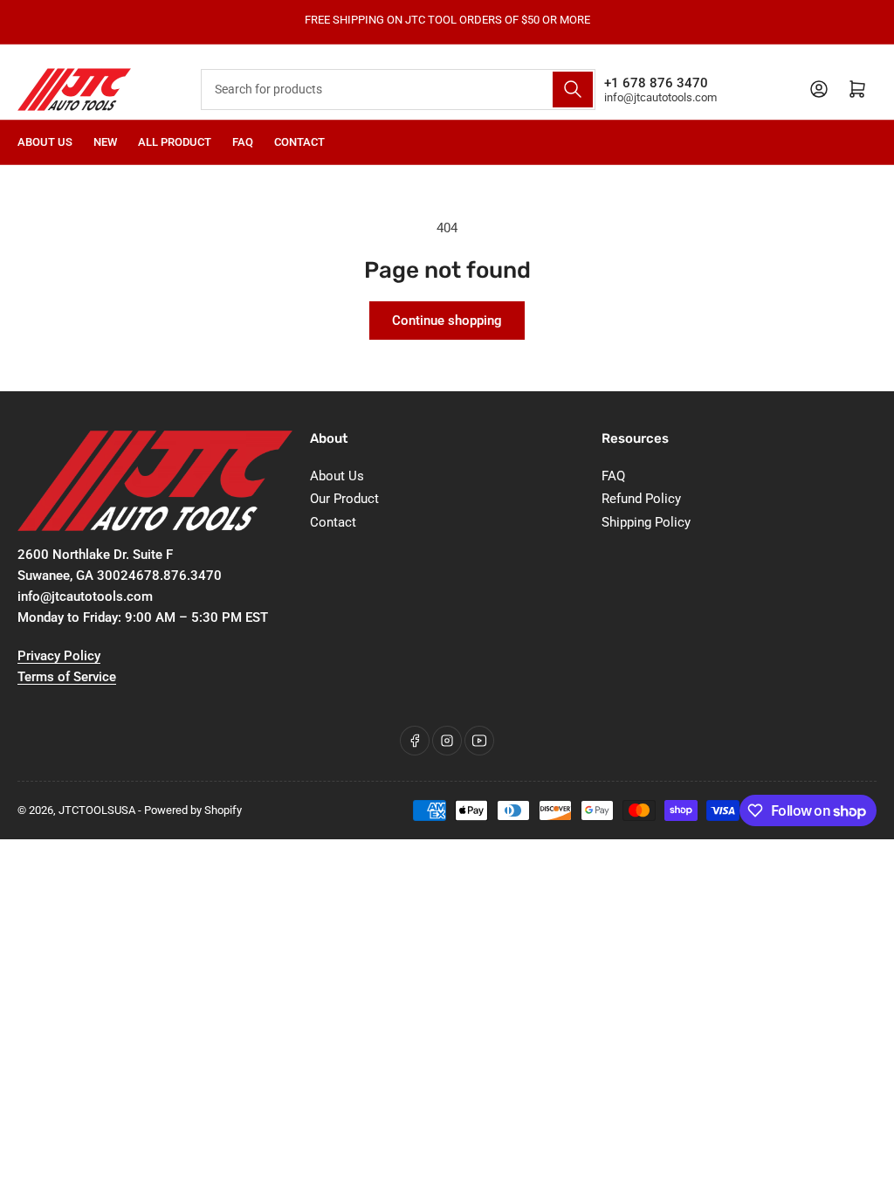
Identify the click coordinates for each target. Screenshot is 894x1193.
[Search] (573, 89)
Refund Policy (641, 499)
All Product (174, 141)
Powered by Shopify (193, 810)
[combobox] (398, 89)
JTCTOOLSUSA (96, 810)
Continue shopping (447, 320)
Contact (299, 141)
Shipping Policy (646, 522)
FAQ (242, 141)
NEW (105, 141)
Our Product (344, 499)
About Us (44, 141)
